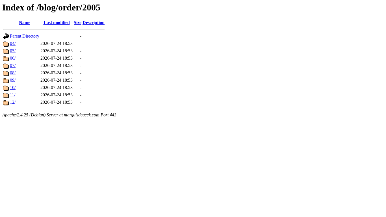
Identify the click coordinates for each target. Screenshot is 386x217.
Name (24, 22)
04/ (13, 43)
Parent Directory (24, 36)
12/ (13, 102)
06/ (13, 58)
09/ (13, 80)
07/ (13, 65)
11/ (12, 94)
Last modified (57, 22)
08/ (13, 72)
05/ (13, 50)
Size (77, 22)
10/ (13, 87)
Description (94, 22)
